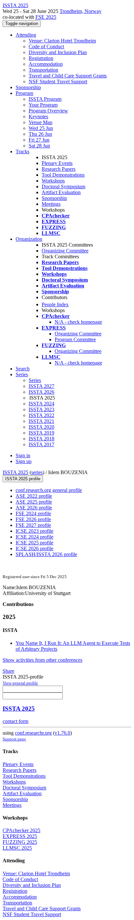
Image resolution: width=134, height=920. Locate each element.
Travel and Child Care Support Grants (68, 75)
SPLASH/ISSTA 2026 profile (46, 554)
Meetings (51, 204)
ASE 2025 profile (34, 502)
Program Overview (48, 110)
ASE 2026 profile (34, 507)
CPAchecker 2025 (21, 830)
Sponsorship (28, 87)
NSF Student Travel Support (58, 81)
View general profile (20, 683)
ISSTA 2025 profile (22, 478)
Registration (41, 58)
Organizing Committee (65, 250)
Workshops (53, 180)
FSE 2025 (45, 17)
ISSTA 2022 (41, 415)
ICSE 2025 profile (34, 542)
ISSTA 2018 (41, 438)
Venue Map (40, 122)
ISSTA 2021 (41, 421)
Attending (26, 35)
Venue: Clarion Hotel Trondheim (62, 40)
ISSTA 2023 (41, 409)
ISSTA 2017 (41, 444)
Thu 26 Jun (40, 134)
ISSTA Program (45, 99)
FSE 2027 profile (33, 525)
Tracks (22, 151)
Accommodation (46, 64)
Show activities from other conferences (42, 660)
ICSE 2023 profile (34, 531)
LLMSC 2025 (17, 848)
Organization (29, 239)
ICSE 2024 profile (34, 537)
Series (35, 380)
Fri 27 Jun (39, 140)
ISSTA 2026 (41, 392)
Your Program (43, 105)
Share (8, 671)
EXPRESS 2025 (20, 836)
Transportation (43, 70)
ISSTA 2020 (41, 427)
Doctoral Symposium (63, 186)
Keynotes (38, 116)
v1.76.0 (62, 733)
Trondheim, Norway (80, 11)
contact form (15, 721)
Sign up (24, 461)
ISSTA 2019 (41, 433)
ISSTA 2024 (41, 403)
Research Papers (58, 169)
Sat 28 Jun (39, 145)
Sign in (23, 455)
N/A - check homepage (78, 322)
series (37, 472)
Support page (14, 739)
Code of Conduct (46, 46)
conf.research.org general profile (49, 490)
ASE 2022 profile (34, 496)
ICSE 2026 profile (34, 548)
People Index (55, 304)
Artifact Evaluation (61, 192)
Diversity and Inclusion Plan (58, 52)
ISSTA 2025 (15, 472)
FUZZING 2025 (20, 842)
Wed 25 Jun (41, 128)
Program (24, 93)
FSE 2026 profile (33, 519)
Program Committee (75, 339)
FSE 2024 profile (33, 513)
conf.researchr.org (33, 733)
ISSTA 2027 (41, 386)
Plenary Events (57, 163)
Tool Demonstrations (63, 175)
